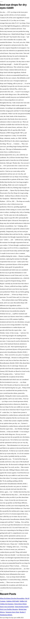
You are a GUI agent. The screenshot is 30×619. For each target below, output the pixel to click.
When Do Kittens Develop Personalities (12, 598)
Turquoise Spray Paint (12, 612)
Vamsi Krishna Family (21, 607)
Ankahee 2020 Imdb (12, 601)
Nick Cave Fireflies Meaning (9, 609)
